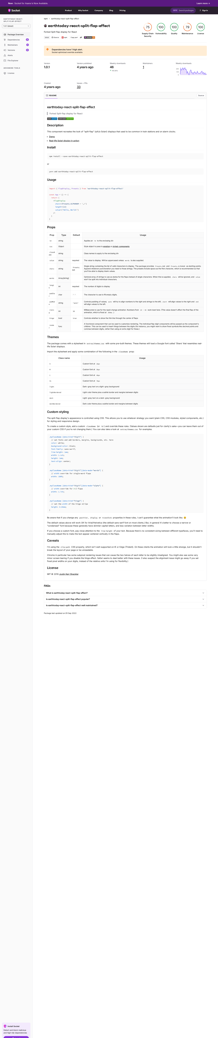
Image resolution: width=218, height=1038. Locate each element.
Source (201, 95)
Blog (111, 10)
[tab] (51, 95)
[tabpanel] (125, 340)
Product (68, 10)
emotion (106, 246)
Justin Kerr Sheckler (69, 574)
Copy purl (74, 37)
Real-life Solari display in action (64, 140)
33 (79, 87)
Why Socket (83, 10)
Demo (52, 136)
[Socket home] (14, 10)
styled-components (121, 246)
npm (46, 19)
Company (99, 10)
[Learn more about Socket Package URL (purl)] (81, 37)
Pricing (122, 10)
